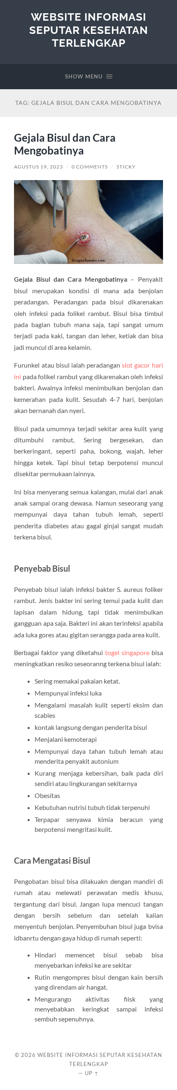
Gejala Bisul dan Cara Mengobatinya (65, 144)
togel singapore (127, 652)
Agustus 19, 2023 (38, 167)
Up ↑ (92, 1073)
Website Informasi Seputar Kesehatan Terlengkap (88, 29)
